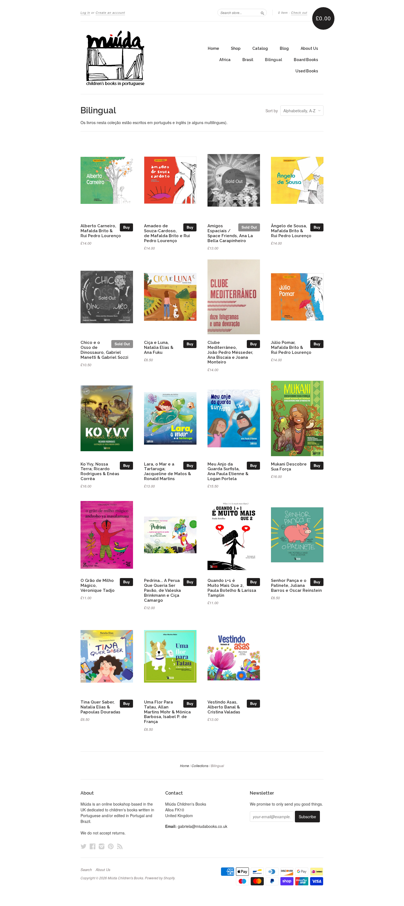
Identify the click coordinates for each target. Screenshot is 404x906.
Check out (299, 12)
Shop (235, 48)
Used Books (306, 71)
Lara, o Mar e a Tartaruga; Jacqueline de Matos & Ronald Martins (167, 471)
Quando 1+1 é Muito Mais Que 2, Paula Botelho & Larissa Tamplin (231, 587)
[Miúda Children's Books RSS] (120, 846)
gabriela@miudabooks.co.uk (202, 826)
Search (86, 870)
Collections (200, 765)
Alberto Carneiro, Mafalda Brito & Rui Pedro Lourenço (101, 230)
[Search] (262, 12)
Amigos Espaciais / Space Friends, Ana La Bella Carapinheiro (230, 233)
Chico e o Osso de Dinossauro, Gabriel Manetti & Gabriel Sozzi (104, 349)
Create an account (110, 12)
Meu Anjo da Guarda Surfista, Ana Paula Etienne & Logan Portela (227, 471)
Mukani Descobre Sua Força (289, 466)
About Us (309, 48)
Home (213, 48)
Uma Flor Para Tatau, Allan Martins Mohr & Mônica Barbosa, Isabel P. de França (167, 712)
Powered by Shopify (160, 877)
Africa (225, 60)
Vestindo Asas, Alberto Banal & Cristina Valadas (223, 707)
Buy (126, 227)
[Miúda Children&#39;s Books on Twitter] (84, 846)
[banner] (131, 58)
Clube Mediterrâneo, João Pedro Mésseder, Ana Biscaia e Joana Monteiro (230, 352)
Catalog (260, 48)
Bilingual (273, 60)
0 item (283, 12)
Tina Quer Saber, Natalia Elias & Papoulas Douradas (100, 707)
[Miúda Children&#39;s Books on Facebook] (93, 846)
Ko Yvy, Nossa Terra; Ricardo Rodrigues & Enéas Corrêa (100, 471)
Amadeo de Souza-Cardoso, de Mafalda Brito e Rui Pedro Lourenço (167, 233)
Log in (85, 12)
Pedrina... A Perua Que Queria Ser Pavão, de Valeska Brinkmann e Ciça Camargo (162, 590)
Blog (284, 48)
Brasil (247, 60)
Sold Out (249, 227)
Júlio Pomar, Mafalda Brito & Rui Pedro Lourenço (291, 347)
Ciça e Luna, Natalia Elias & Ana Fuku (158, 347)
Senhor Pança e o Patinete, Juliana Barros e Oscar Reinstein (296, 585)
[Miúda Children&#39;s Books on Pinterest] (111, 846)
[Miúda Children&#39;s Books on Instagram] (102, 846)
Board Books (306, 60)
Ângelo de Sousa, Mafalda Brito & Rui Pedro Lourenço (291, 230)
